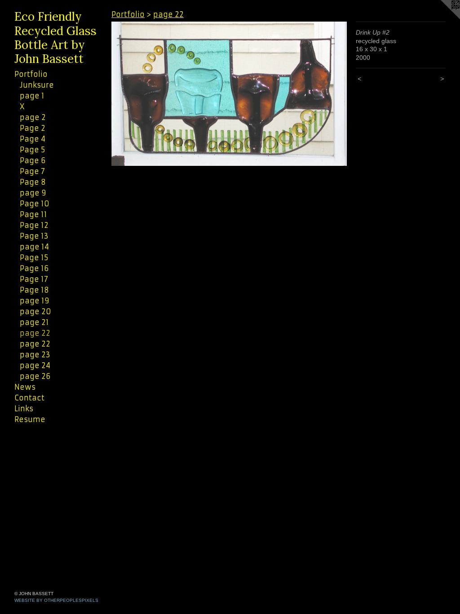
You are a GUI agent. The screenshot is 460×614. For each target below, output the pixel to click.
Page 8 (33, 182)
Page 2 (32, 128)
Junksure (37, 84)
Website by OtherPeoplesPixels (56, 600)
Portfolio (31, 74)
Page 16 (34, 268)
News (24, 387)
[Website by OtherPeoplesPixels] (442, 18)
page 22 (35, 333)
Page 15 (34, 257)
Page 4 (32, 138)
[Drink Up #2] (229, 94)
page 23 (35, 354)
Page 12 (34, 225)
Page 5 (32, 149)
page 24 (35, 365)
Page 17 (34, 279)
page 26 (35, 376)
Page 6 (32, 160)
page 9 (33, 192)
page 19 (34, 300)
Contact (29, 397)
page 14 (34, 246)
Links (23, 408)
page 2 (33, 117)
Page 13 (34, 235)
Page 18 (34, 289)
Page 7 (32, 171)
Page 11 (33, 214)
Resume (29, 419)
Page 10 (34, 203)
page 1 (32, 95)
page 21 (34, 322)
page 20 (35, 311)
